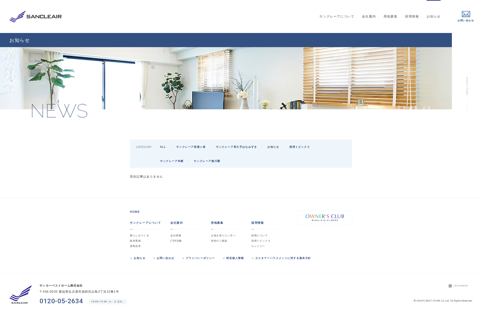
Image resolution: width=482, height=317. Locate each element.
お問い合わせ (165, 258)
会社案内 (176, 222)
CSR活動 (176, 240)
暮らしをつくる (139, 235)
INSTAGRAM (461, 286)
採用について (259, 235)
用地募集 (217, 222)
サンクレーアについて (145, 222)
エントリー (258, 246)
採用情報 (257, 222)
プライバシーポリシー (200, 258)
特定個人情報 (235, 258)
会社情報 (175, 235)
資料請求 (135, 246)
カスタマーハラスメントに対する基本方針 (283, 258)
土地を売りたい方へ (223, 235)
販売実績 (135, 240)
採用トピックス (261, 240)
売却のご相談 (219, 240)
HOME (135, 211)
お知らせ (139, 258)
